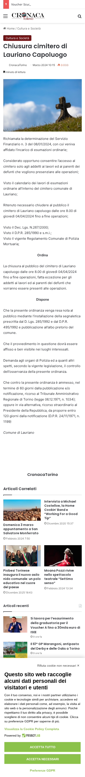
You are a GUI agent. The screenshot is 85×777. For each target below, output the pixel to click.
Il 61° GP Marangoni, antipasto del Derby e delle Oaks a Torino (55, 646)
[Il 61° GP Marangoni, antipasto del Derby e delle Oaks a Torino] (15, 650)
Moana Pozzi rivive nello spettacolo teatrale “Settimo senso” (59, 576)
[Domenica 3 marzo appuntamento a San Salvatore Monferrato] (22, 510)
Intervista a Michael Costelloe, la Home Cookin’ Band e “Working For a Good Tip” (61, 509)
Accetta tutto (42, 747)
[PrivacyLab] (30, 735)
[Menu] (5, 18)
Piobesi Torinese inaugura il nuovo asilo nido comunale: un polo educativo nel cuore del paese (22, 578)
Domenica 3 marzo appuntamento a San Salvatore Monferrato (21, 529)
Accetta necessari (42, 759)
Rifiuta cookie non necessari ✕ (58, 665)
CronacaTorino (18, 65)
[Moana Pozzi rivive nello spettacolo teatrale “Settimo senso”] (63, 555)
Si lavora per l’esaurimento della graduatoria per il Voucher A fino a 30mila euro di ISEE (55, 625)
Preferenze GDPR (42, 770)
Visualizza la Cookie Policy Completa (31, 729)
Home (10, 28)
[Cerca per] (79, 18)
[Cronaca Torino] (28, 16)
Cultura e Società (29, 28)
